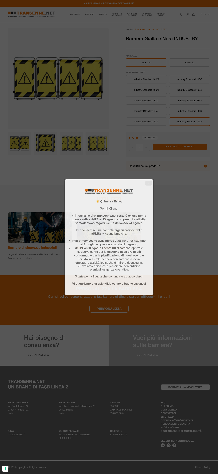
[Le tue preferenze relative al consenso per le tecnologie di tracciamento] (5, 469)
